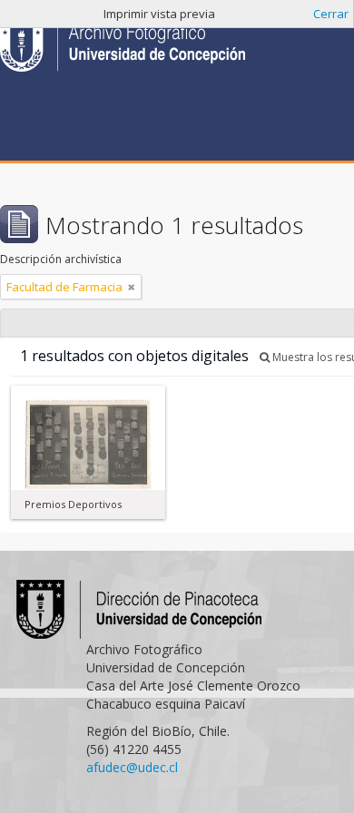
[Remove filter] (131, 287)
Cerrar (331, 13)
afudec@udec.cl (132, 767)
